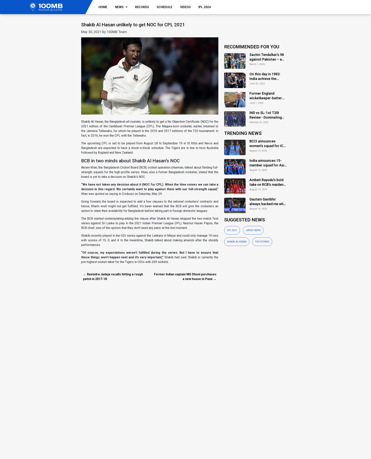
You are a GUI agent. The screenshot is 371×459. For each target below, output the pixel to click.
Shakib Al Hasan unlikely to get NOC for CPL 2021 (133, 24)
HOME (103, 7)
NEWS (119, 7)
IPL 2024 (204, 7)
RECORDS (142, 7)
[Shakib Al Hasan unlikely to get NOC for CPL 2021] (149, 78)
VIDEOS (185, 7)
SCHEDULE (164, 7)
